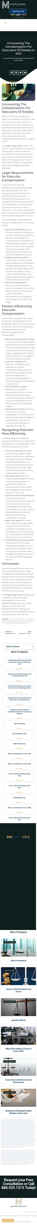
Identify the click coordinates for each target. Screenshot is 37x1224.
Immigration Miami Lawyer (7, 1126)
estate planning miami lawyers (22, 1129)
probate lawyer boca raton (7, 1140)
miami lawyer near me (13, 1146)
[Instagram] (23, 17)
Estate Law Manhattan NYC (15, 1150)
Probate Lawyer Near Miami (11, 1121)
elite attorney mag (29, 1128)
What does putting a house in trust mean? (18, 1050)
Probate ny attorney (13, 1164)
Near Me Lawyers (25, 1120)
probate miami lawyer (20, 1146)
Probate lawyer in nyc (30, 1163)
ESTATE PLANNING (8, 82)
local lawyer (19, 1128)
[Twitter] (16, 17)
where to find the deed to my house (18, 990)
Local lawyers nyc (21, 1159)
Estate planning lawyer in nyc (13, 1157)
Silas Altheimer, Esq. (19, 797)
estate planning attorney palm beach (20, 1134)
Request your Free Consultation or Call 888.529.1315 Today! (18, 1184)
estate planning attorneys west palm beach (14, 1135)
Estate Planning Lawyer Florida (12, 1120)
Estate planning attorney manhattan (7, 1153)
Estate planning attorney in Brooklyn (23, 1164)
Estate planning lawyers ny (9, 1158)
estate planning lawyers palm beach (26, 1132)
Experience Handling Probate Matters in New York (18, 1112)
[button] (5, 22)
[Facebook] (14, 17)
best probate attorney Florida (14, 1141)
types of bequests (19, 723)
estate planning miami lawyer (12, 1129)
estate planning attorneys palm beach (7, 1134)
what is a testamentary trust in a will (19, 754)
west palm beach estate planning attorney (11, 1136)
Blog (4, 58)
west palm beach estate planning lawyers (26, 1136)
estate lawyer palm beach (19, 1142)
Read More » (19, 668)
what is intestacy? (18, 960)
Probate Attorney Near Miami (13, 1122)
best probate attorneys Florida (24, 1141)
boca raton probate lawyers (23, 1139)
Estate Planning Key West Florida (18, 1127)
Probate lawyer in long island (12, 1163)
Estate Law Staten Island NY (5, 1150)
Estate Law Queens (4, 1151)
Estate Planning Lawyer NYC (27, 1119)
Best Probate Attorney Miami (23, 1122)
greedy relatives (18, 1020)
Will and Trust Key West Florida (29, 1127)
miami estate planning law (27, 1144)
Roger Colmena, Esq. (19, 743)
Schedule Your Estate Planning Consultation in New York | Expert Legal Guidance (19, 711)
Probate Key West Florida (8, 1127)
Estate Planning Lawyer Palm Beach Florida (17, 1125)
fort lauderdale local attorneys (18, 1144)
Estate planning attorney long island (30, 1152)
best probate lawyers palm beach (9, 1142)
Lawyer (19, 5)
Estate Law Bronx (17, 1151)
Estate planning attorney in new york (7, 1152)
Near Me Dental (19, 1120)
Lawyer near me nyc (9, 1159)
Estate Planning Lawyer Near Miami (22, 1121)
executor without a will (19, 733)
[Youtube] (18, 17)
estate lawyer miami (4, 1132)
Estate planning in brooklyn (27, 1153)
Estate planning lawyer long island (23, 1157)
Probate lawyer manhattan (5, 1164)
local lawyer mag (6, 1128)
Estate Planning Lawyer (18, 1206)
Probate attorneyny (7, 1160)
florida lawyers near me (8, 1144)
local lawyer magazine (13, 1128)
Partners (35, 1211)
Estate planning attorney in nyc (18, 1152)
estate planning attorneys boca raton (29, 1133)
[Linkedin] (21, 17)
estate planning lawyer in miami (10, 1143)
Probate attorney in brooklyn (21, 1160)
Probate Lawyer (14, 1140)
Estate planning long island (18, 1158)
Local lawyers (16, 1159)
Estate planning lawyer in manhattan (22, 1156)
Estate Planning (18, 4)
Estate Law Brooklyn (10, 1151)
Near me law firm (28, 1159)
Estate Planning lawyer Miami (17, 1126)
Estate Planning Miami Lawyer (17, 1119)
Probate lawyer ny (13, 1160)
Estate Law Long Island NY (31, 1150)
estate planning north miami (20, 1143)
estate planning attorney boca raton (17, 1133)
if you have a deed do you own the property (18, 1081)
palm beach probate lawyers (13, 1139)
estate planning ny (31, 1151)
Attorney (29, 1211)
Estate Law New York (23, 1150)
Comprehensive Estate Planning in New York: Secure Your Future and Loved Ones (19, 662)
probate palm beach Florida (29, 1146)
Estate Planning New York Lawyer (6, 1119)
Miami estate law (12, 1147)
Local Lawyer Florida (25, 1126)
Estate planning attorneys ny (18, 1153)
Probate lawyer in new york (21, 1163)
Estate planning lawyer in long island (10, 1156)
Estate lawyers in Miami (19, 1147)
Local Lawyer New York (24, 1151)
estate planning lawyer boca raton (14, 1132)
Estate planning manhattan (28, 1158)
